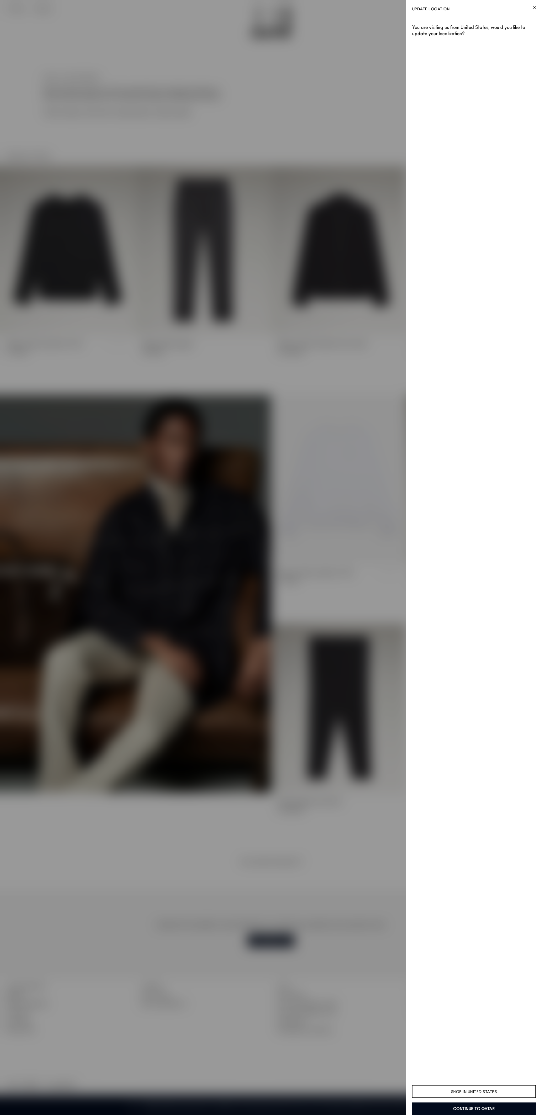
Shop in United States (474, 1092)
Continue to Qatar (474, 1109)
